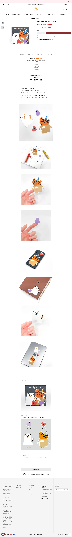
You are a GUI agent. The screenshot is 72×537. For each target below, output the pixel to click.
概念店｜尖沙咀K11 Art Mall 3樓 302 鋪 (7, 506)
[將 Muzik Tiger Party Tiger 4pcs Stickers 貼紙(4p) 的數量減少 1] (38, 33)
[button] (66, 9)
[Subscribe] (67, 490)
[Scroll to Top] (70, 531)
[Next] (68, 1)
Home (7, 14)
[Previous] (3, 1)
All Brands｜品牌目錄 (28, 14)
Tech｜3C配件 (51, 14)
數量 (38, 30)
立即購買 (54, 36)
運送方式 (30, 489)
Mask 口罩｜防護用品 (35, 18)
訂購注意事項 (31, 485)
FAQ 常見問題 (18, 485)
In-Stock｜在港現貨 (16, 14)
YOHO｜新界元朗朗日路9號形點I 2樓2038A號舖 (7, 512)
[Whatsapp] (8, 4)
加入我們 (44, 4)
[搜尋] (4, 9)
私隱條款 (30, 494)
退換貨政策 (31, 487)
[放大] (32, 23)
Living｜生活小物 (61, 14)
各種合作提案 (18, 487)
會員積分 (30, 492)
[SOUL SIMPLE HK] (36, 9)
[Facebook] (3, 4)
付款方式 (30, 491)
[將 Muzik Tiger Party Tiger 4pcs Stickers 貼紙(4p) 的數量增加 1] (43, 33)
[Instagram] (6, 4)
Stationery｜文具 (40, 14)
